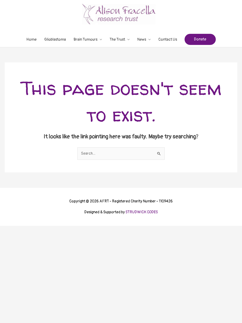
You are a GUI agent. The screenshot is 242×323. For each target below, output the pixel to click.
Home (31, 39)
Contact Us (167, 39)
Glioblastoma (55, 39)
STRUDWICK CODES (141, 212)
